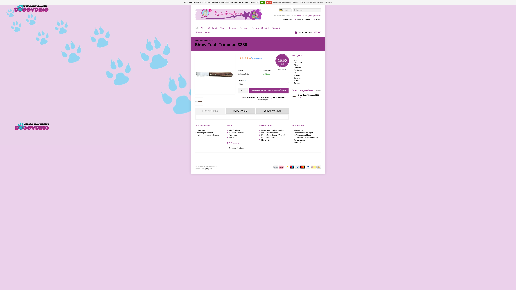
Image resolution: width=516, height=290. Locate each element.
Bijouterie (276, 28)
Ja (262, 2)
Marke (199, 32)
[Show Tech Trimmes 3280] (199, 105)
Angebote (233, 135)
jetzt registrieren (314, 16)
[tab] (209, 111)
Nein (269, 2)
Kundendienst (299, 140)
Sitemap (297, 142)
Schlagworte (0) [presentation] (273, 111)
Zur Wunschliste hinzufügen (256, 97)
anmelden (300, 16)
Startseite (197, 28)
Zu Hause (244, 28)
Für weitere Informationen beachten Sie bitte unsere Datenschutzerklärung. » (302, 2)
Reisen (255, 28)
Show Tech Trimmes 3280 (308, 95)
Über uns (201, 130)
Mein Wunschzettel (269, 137)
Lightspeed (208, 169)
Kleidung (232, 28)
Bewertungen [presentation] (240, 111)
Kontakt (208, 32)
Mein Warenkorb (304, 19)
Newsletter (265, 140)
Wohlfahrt (212, 28)
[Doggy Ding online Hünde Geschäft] (226, 14)
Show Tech (267, 71)
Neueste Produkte (236, 133)
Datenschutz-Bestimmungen (306, 137)
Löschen (318, 90)
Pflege (223, 28)
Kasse (318, 19)
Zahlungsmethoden (205, 133)
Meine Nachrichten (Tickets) (273, 135)
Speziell (265, 28)
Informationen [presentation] (210, 111)
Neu (203, 28)
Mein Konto (287, 19)
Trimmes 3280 (208, 41)
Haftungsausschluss (302, 135)
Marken (232, 137)
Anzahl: (242, 80)
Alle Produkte (234, 130)
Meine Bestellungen (269, 133)
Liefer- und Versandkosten (208, 135)
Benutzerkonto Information (272, 130)
